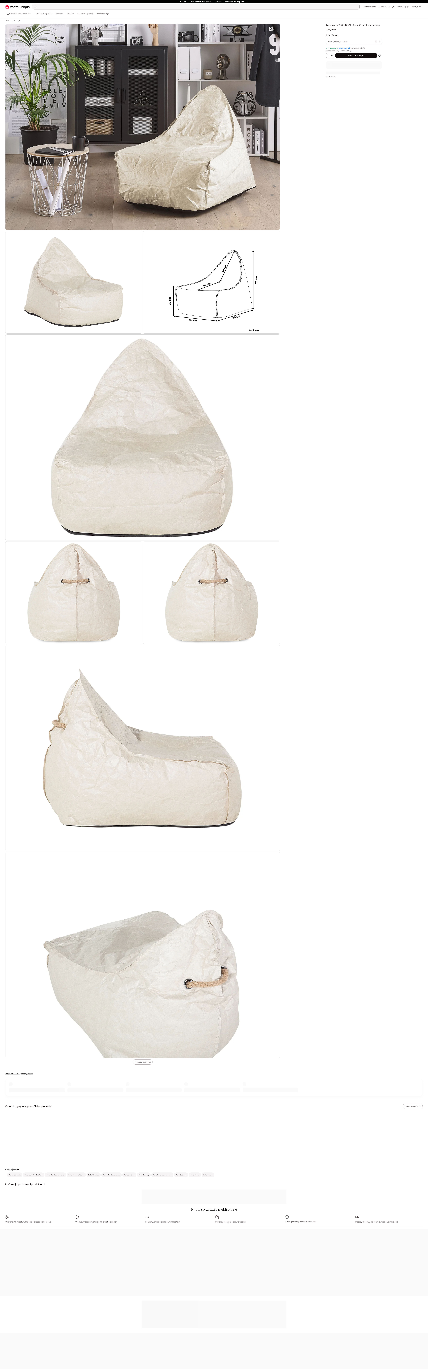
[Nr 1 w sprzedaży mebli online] (17, 7)
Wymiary (335, 35)
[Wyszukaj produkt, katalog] (35, 6)
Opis (328, 35)
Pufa (20, 21)
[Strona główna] (6, 21)
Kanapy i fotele (13, 21)
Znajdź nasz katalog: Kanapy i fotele (19, 1074)
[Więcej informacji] (351, 51)
